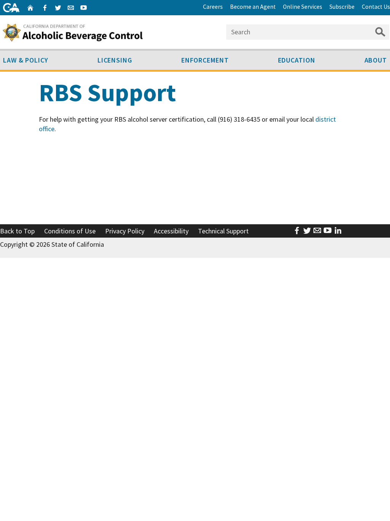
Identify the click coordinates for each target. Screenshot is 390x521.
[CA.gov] (11, 8)
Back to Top (17, 231)
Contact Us (376, 6)
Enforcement (205, 60)
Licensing (115, 60)
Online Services (302, 6)
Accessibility (171, 231)
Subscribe (342, 6)
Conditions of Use (70, 231)
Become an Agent (253, 6)
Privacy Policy (124, 231)
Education (296, 60)
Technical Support (223, 231)
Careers (213, 6)
